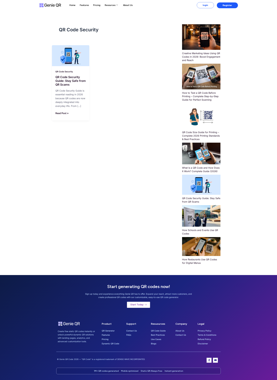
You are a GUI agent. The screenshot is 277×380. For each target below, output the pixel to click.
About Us (128, 5)
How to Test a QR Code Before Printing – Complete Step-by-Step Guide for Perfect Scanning (200, 96)
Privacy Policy (204, 330)
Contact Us (131, 330)
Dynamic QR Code (110, 343)
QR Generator (108, 330)
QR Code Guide (158, 330)
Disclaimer (203, 343)
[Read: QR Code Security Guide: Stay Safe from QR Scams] (70, 55)
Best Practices (158, 335)
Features (84, 5)
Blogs (153, 343)
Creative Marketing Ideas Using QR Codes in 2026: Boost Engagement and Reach (201, 57)
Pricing (96, 5)
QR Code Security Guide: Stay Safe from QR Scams (70, 80)
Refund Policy (204, 339)
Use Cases (156, 339)
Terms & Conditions (207, 335)
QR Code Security (64, 71)
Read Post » (62, 113)
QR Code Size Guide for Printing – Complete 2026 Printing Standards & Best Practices (201, 136)
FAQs (128, 335)
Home (72, 5)
